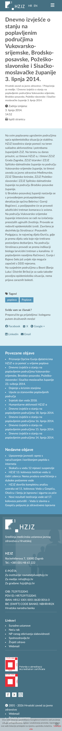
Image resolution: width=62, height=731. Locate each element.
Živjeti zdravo (17, 642)
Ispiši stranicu (16, 119)
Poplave (26, 299)
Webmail (14, 713)
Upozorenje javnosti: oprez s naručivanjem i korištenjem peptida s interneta (27, 459)
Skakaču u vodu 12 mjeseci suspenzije (31, 468)
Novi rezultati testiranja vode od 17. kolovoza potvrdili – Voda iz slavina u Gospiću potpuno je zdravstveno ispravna (30, 501)
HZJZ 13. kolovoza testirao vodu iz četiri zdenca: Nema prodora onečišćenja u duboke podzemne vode (30, 476)
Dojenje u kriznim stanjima (25, 388)
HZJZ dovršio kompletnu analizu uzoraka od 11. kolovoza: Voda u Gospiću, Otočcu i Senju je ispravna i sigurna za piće (30, 488)
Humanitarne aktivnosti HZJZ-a (28, 404)
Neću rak (14, 629)
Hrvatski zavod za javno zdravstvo (23, 86)
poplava (12, 299)
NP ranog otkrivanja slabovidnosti (29, 634)
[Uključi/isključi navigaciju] (52, 5)
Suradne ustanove (19, 625)
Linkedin (13, 334)
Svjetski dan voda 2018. (23, 400)
